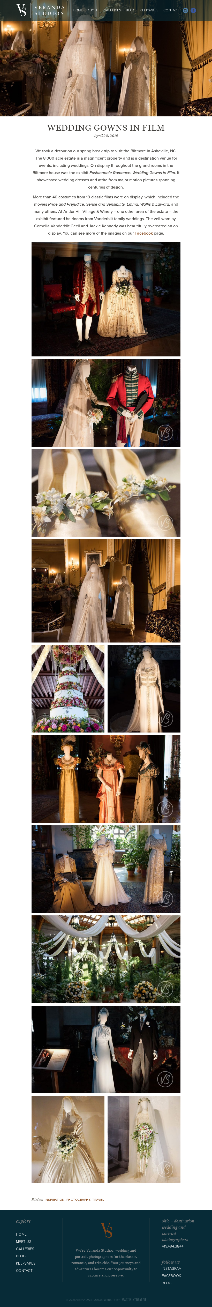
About (93, 10)
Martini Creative (133, 1299)
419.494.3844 (173, 1246)
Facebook (193, 10)
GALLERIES (113, 10)
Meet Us (23, 1241)
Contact (171, 10)
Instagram (185, 10)
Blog (130, 10)
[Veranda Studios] (40, 10)
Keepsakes (149, 10)
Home (78, 10)
